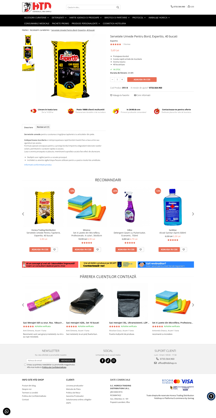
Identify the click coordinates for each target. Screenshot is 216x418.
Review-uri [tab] (43, 127)
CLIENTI (70, 379)
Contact (25, 399)
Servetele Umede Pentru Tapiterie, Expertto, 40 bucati (44, 234)
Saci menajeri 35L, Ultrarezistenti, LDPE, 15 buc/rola (135, 322)
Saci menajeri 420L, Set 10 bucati (82, 322)
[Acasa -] (36, 7)
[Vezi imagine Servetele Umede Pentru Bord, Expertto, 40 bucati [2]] (28, 65)
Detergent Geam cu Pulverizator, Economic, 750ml (130, 234)
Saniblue (172, 230)
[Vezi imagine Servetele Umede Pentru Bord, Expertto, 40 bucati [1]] (28, 52)
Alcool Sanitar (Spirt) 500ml (172, 232)
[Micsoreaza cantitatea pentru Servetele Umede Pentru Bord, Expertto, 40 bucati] (112, 79)
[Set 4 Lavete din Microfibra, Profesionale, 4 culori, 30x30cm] (87, 207)
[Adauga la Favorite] (54, 249)
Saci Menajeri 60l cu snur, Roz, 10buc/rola (44, 322)
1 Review (126, 44)
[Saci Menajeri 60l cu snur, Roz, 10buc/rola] (43, 301)
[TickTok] (108, 360)
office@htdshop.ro (167, 362)
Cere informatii (143, 95)
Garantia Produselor (75, 396)
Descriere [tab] (28, 127)
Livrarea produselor (74, 385)
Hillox (129, 230)
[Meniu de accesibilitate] (211, 396)
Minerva (86, 230)
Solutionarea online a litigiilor (78, 399)
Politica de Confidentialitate (54, 367)
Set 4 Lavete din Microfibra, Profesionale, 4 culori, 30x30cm (86, 234)
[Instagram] (113, 360)
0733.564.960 (166, 358)
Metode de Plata (73, 389)
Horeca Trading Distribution (43, 230)
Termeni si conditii (30, 392)
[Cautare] (117, 7)
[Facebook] (102, 360)
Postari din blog (29, 385)
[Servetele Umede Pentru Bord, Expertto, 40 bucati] (71, 68)
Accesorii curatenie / (40, 30)
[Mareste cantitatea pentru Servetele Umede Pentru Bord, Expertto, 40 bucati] (122, 79)
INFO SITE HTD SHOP (33, 379)
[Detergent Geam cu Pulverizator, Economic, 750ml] (130, 207)
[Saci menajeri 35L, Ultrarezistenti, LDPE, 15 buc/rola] (129, 301)
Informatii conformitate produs (38, 164)
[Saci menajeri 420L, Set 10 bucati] (86, 301)
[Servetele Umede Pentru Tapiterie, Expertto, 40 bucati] (44, 207)
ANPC (68, 403)
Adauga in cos (142, 79)
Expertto (114, 40)
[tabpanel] (71, 68)
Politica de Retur (73, 392)
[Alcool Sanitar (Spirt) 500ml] (173, 207)
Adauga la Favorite (120, 95)
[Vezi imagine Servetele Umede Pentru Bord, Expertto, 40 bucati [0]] (28, 40)
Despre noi (26, 389)
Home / (26, 30)
